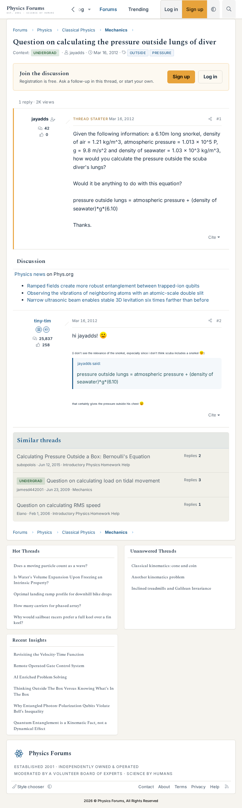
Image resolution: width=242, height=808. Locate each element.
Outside (138, 53)
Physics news (29, 274)
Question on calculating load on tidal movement (103, 480)
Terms (181, 786)
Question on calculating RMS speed (59, 505)
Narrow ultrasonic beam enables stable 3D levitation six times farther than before (118, 300)
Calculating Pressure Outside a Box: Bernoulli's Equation (83, 456)
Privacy (198, 786)
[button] (89, 9)
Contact (146, 786)
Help (214, 786)
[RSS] (226, 786)
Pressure (161, 53)
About (164, 786)
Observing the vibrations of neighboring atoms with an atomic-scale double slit (115, 293)
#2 (219, 320)
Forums (108, 9)
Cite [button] (212, 237)
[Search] (229, 9)
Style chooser (30, 786)
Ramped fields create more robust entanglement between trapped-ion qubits (113, 286)
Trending (138, 9)
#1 (219, 118)
